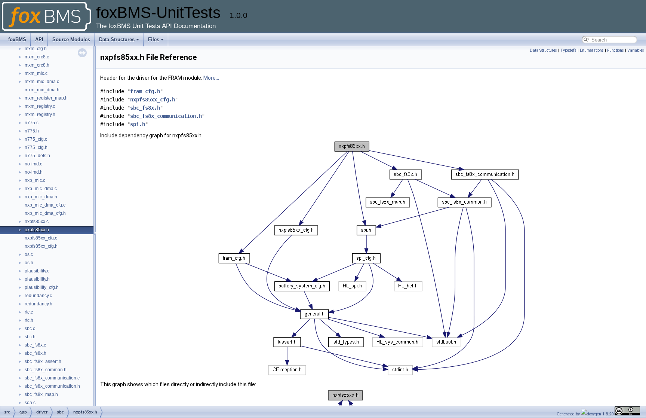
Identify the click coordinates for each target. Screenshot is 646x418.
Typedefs (568, 50)
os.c (29, 254)
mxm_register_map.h (46, 98)
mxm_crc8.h (37, 65)
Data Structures (117, 39)
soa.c (30, 402)
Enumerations (592, 50)
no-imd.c (33, 164)
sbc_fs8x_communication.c (52, 378)
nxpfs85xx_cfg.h (41, 246)
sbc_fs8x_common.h (46, 369)
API (39, 39)
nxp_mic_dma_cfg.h (45, 213)
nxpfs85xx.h (37, 229)
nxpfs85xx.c (37, 221)
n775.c (32, 122)
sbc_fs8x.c (35, 345)
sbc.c (30, 328)
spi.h (137, 124)
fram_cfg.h (145, 91)
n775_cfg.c (36, 139)
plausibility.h (37, 279)
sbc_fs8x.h (35, 353)
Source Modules (71, 39)
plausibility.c (37, 271)
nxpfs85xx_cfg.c (41, 238)
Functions (615, 50)
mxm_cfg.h (36, 48)
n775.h (32, 131)
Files (153, 39)
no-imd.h (34, 172)
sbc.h (30, 336)
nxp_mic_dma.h (41, 196)
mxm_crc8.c (37, 57)
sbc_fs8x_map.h (41, 394)
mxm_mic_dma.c (42, 81)
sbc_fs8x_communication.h (52, 386)
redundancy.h (38, 303)
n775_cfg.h (36, 147)
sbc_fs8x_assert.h (43, 361)
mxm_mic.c (36, 73)
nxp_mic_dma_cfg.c (45, 205)
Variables (635, 50)
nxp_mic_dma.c (41, 188)
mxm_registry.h (40, 114)
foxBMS (17, 39)
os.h (29, 262)
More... (211, 78)
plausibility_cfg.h (42, 287)
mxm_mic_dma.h (42, 89)
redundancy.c (38, 295)
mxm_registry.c (40, 106)
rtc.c (29, 312)
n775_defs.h (37, 155)
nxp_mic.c (35, 180)
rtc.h (29, 320)
